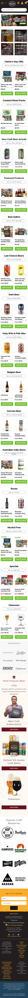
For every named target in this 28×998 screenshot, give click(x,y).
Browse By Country (6, 944)
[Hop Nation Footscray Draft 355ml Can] (21, 464)
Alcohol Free (14, 527)
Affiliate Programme (21, 970)
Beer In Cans (7, 976)
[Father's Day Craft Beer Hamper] (21, 76)
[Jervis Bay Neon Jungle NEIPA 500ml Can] (7, 154)
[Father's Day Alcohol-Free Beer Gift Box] (7, 542)
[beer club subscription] (14, 706)
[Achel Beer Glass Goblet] (21, 620)
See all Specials (14, 570)
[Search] (25, 10)
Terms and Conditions (21, 966)
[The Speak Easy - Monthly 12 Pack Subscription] (21, 231)
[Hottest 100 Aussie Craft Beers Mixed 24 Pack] (7, 193)
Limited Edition (7, 963)
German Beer (14, 411)
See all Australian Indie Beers (14, 453)
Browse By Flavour (6, 951)
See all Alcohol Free (14, 531)
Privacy (21, 967)
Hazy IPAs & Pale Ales (14, 333)
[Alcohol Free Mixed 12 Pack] (21, 542)
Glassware (14, 605)
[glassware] (14, 784)
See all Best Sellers (14, 221)
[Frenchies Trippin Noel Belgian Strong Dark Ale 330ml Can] (21, 309)
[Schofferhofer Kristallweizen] (7, 425)
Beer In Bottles (7, 978)
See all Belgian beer (14, 376)
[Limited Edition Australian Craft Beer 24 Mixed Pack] (7, 581)
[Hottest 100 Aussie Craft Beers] (14, 745)
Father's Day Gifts (14, 61)
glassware (14, 799)
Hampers (21, 957)
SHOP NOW (14, 729)
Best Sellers (14, 217)
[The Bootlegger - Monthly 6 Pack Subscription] (7, 231)
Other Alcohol (21, 950)
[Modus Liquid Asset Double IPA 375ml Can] (21, 154)
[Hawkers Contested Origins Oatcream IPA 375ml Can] (21, 348)
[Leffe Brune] (7, 387)
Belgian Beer (14, 372)
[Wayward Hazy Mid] (7, 348)
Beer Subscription (7, 962)
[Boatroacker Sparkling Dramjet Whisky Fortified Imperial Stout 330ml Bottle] (7, 503)
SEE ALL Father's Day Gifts (14, 65)
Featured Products (14, 178)
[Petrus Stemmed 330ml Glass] (7, 620)
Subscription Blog (21, 973)
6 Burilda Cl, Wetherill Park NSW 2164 (14, 922)
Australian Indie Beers (14, 450)
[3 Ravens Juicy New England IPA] (7, 270)
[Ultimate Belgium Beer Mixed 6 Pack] (21, 193)
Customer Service (21, 963)
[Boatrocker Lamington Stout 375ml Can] (21, 503)
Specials (14, 566)
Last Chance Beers (14, 255)
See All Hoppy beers (14, 337)
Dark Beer (14, 294)
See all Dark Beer (14, 298)
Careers (21, 969)
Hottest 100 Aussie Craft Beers (14, 761)
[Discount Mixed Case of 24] (21, 581)
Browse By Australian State (7, 947)
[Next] (24, 80)
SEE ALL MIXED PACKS (14, 104)
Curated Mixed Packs (14, 100)
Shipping (22, 964)
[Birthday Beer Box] (7, 115)
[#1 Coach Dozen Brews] (21, 115)
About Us (21, 962)
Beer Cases (7, 975)
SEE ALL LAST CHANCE (14, 259)
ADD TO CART (7, 171)
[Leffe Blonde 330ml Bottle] (21, 387)
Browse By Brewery (6, 943)
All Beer (22, 942)
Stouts (14, 488)
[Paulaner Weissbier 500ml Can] (21, 425)
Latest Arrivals (22, 947)
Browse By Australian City (7, 949)
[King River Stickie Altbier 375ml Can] (7, 309)
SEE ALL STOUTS (14, 492)
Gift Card (21, 955)
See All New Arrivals (14, 143)
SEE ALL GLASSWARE (14, 609)
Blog (22, 971)
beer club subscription (14, 723)
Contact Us (14, 920)
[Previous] (3, 80)
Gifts (21, 953)
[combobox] (14, 10)
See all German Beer (14, 415)
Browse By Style (7, 942)
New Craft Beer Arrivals (14, 139)
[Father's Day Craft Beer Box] (7, 76)
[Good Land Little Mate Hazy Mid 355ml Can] (21, 270)
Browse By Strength (7, 952)
